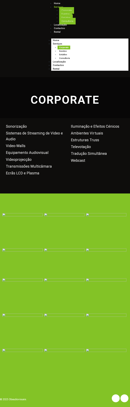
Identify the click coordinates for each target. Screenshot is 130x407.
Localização (59, 61)
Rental (57, 32)
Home (56, 40)
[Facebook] (116, 398)
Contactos (58, 65)
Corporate (67, 10)
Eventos (66, 14)
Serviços (58, 7)
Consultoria (64, 58)
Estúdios (66, 17)
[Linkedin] (124, 398)
